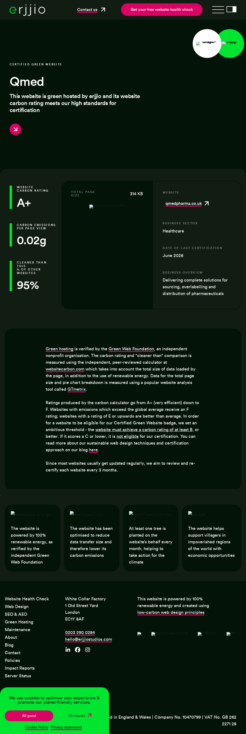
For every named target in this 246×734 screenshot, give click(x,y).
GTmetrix (77, 389)
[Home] (27, 15)
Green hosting (59, 349)
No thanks (77, 716)
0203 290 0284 (80, 632)
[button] (92, 9)
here (93, 450)
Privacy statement (66, 727)
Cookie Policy (36, 727)
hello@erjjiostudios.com (88, 639)
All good (29, 716)
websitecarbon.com (65, 369)
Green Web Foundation (131, 349)
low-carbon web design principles (170, 612)
